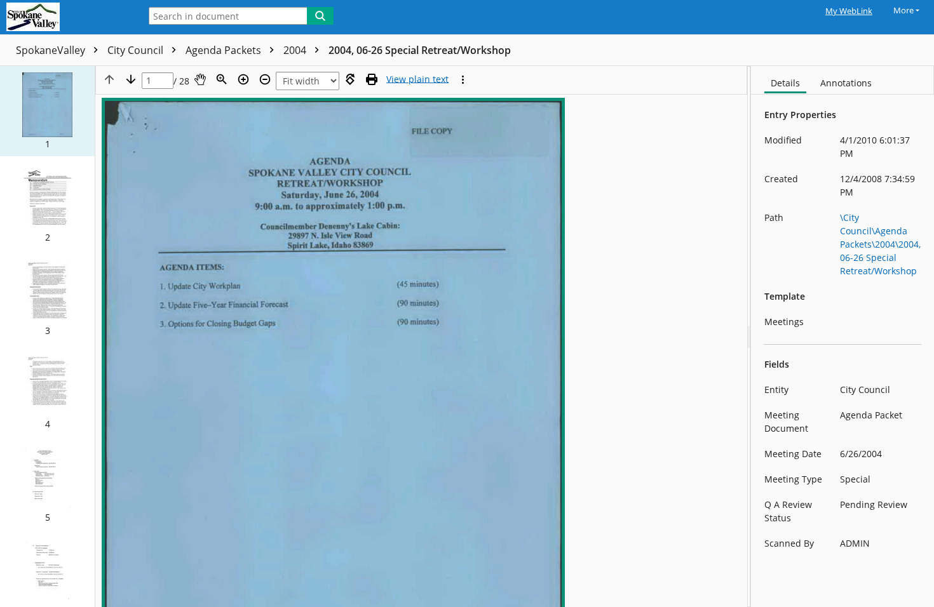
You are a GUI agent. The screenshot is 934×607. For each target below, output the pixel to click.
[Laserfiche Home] (66, 17)
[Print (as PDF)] (371, 79)
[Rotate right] (350, 79)
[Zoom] (222, 79)
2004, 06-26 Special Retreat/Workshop (419, 50)
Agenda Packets (225, 50)
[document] (842, 336)
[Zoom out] (265, 79)
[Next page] (131, 79)
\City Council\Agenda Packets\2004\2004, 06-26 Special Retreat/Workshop (880, 244)
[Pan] (200, 79)
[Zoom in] (243, 79)
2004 (296, 50)
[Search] (320, 16)
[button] (47, 111)
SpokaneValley (52, 50)
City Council (136, 50)
